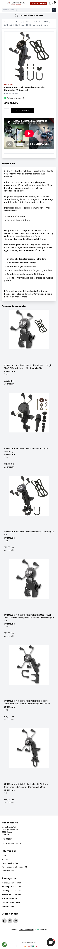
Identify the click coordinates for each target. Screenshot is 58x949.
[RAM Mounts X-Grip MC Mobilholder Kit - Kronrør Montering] (29, 420)
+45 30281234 (7, 839)
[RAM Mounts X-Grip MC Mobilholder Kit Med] (29, 337)
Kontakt (5, 859)
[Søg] (54, 10)
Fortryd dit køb (8, 871)
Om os (4, 855)
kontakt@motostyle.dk (11, 843)
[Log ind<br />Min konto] (49, 3)
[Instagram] (10, 920)
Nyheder (34, 3)
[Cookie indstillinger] (4, 944)
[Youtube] (15, 920)
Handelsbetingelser (10, 863)
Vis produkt (9, 383)
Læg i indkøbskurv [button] (22, 111)
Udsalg (43, 3)
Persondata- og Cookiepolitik (14, 867)
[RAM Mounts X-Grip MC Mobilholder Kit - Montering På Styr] (29, 503)
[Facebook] (4, 920)
